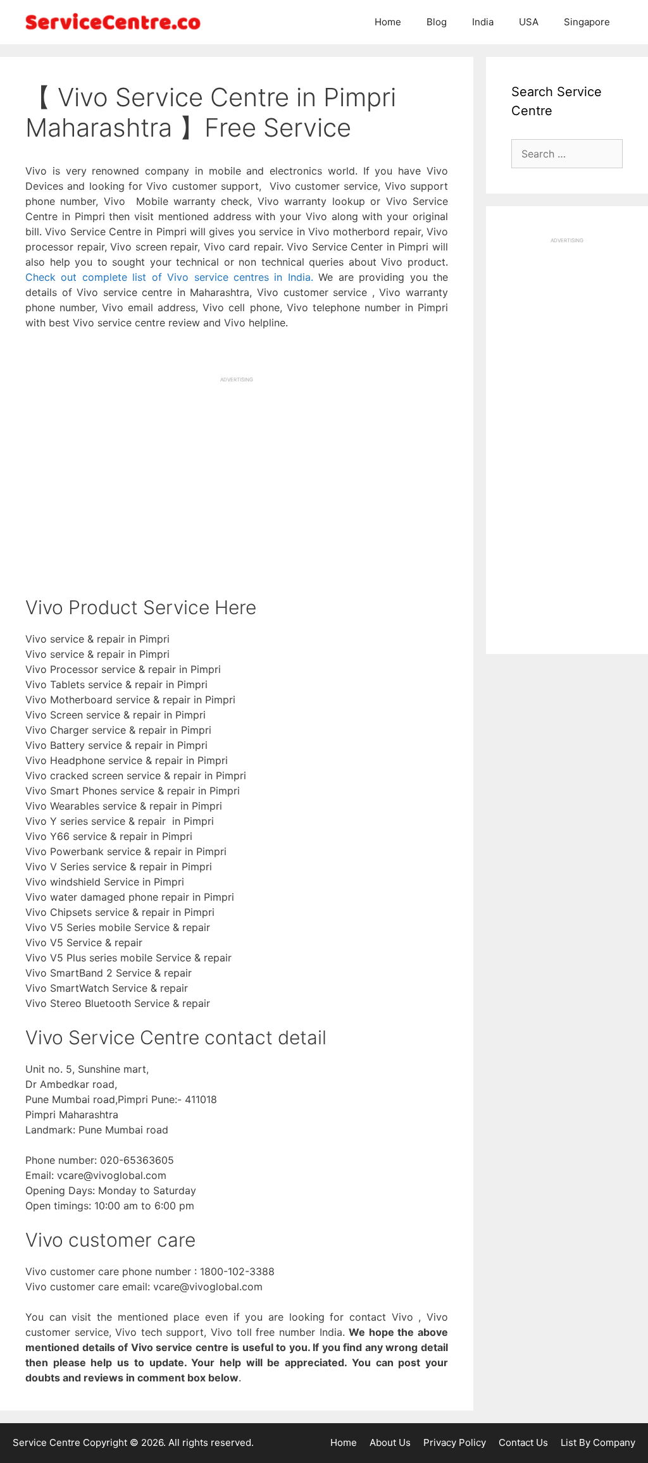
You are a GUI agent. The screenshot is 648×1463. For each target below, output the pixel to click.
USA (529, 22)
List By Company (598, 1442)
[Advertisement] (236, 471)
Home (388, 22)
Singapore (587, 22)
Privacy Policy (454, 1442)
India (483, 22)
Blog (437, 22)
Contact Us (523, 1442)
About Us (390, 1442)
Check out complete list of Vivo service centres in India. (169, 277)
